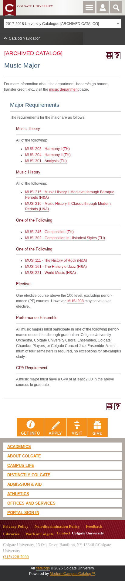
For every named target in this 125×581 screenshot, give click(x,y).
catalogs (43, 568)
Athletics (18, 494)
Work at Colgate (39, 534)
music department (64, 89)
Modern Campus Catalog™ (72, 574)
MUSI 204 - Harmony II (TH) (48, 155)
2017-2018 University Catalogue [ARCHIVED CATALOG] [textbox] (52, 24)
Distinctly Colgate (28, 475)
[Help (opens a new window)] (117, 55)
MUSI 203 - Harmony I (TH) (47, 149)
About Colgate (24, 456)
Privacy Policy (16, 526)
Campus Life (20, 465)
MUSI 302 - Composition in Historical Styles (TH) (65, 238)
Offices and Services (31, 503)
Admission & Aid (24, 484)
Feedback (94, 526)
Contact (63, 533)
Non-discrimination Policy (57, 526)
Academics (19, 446)
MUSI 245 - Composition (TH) (49, 232)
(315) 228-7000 (16, 557)
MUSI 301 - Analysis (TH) (46, 161)
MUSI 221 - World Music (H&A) (50, 273)
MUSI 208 (75, 301)
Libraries (11, 534)
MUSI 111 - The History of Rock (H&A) (56, 260)
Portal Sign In (23, 512)
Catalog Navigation (25, 38)
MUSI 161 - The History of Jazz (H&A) (56, 266)
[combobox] (62, 23)
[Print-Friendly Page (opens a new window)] (109, 55)
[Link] (30, 427)
